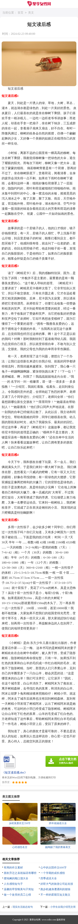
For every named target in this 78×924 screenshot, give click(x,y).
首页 (20, 12)
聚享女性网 (35, 919)
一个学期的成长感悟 (52, 873)
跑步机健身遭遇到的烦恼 (55, 889)
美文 (31, 12)
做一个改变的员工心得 (17, 894)
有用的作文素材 (13, 867)
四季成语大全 (48, 878)
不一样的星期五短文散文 (55, 894)
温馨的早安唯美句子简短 (19, 889)
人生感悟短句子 (13, 883)
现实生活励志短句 (23, 907)
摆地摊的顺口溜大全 (16, 878)
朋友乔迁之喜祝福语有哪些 (20, 873)
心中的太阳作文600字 (53, 867)
